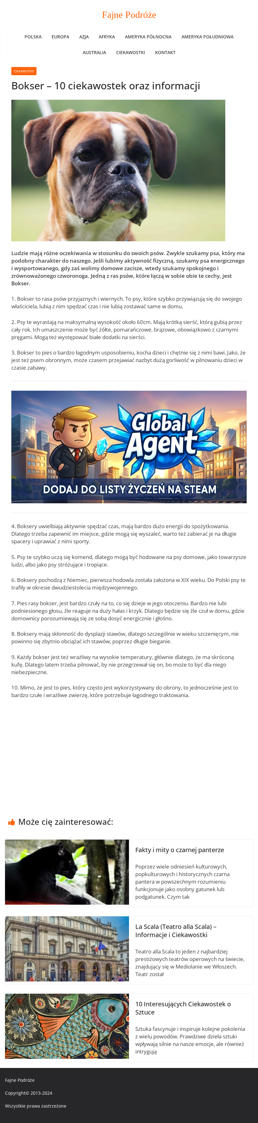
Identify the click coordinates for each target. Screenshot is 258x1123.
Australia (94, 52)
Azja (84, 37)
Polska (33, 37)
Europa (60, 37)
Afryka (107, 37)
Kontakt (165, 52)
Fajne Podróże (129, 14)
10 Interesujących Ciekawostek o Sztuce (183, 1008)
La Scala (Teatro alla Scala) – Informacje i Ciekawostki (175, 930)
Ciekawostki (130, 52)
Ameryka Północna (148, 37)
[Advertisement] (129, 751)
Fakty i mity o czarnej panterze (179, 850)
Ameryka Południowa (207, 37)
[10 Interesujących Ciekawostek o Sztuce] (67, 997)
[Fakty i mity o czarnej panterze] (67, 843)
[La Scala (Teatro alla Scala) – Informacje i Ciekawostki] (67, 920)
